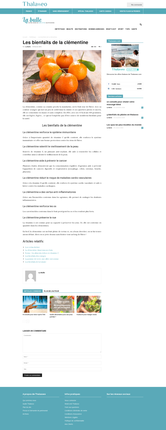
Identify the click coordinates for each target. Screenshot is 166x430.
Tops (127, 29)
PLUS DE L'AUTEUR (51, 291)
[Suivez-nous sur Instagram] (118, 402)
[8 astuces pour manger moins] (89, 304)
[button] (140, 24)
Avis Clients (69, 424)
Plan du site (27, 407)
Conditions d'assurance (73, 414)
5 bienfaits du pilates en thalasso (122, 114)
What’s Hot (111, 29)
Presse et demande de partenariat (35, 410)
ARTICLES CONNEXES (32, 291)
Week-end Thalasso (72, 404)
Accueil (25, 37)
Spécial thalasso (85, 11)
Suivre (139, 88)
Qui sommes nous (29, 400)
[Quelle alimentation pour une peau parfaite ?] (62, 304)
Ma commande (136, 5)
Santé (134, 29)
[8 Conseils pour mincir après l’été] (35, 304)
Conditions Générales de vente (76, 410)
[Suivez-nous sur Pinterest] (126, 402)
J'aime (140, 84)
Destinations (81, 29)
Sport (121, 29)
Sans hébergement (61, 11)
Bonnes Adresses (96, 29)
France (29, 11)
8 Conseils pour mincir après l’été (34, 314)
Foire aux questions (72, 407)
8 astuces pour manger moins (87, 314)
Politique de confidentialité (74, 421)
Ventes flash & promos (129, 11)
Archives (26, 414)
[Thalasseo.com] (125, 58)
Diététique (60, 29)
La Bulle (28, 46)
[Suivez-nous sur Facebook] (110, 402)
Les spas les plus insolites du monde (124, 125)
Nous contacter (70, 400)
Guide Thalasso (28, 404)
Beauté (70, 29)
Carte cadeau (105, 11)
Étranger (42, 11)
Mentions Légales (71, 417)
